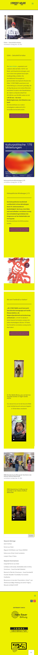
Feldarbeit (22, 569)
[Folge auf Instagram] (34, 601)
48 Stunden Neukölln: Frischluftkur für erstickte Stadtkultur (18, 574)
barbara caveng (10, 44)
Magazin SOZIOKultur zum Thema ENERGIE (15, 550)
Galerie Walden (13, 66)
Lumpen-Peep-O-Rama (10, 556)
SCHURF (15, 585)
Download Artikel (19, 116)
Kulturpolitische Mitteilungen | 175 (14, 180)
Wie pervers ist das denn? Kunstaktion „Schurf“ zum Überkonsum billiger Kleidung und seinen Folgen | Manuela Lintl (18, 582)
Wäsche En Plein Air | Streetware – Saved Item (16, 572)
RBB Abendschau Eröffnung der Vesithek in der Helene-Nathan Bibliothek (18, 475)
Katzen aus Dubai (8, 547)
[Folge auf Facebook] (31, 601)
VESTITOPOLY (8, 544)
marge (5, 564)
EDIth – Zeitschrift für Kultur (12, 42)
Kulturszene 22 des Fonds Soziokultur (14, 553)
